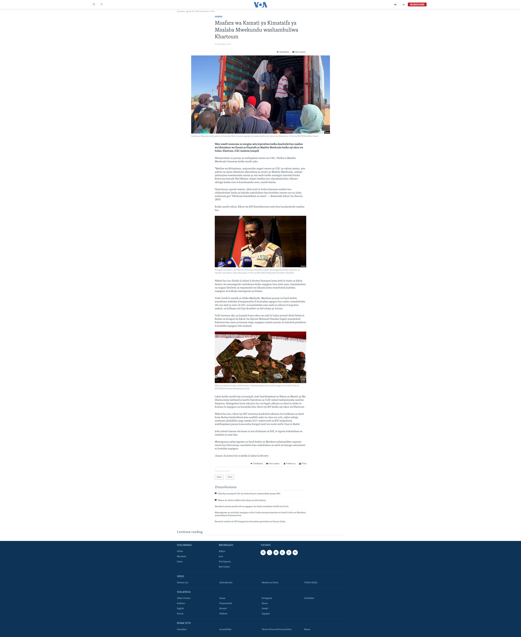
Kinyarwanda (225, 603)
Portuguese (267, 598)
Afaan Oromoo (183, 598)
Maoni (307, 629)
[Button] (283, 52)
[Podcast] (288, 552)
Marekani (181, 557)
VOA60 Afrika (310, 583)
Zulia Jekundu (225, 583)
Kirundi (223, 609)
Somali (265, 609)
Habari (218, 17)
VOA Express (225, 562)
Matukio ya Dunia (270, 583)
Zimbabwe (309, 598)
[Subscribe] (295, 552)
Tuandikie (182, 629)
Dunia (179, 562)
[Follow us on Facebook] (263, 552)
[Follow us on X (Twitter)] (269, 552)
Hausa (222, 598)
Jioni (221, 557)
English (180, 609)
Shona (265, 603)
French (180, 614)
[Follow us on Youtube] (276, 552)
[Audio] (404, 5)
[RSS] (282, 552)
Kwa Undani (224, 567)
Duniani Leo (182, 583)
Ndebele (223, 614)
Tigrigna (266, 614)
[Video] (395, 5)
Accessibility (225, 629)
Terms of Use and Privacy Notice (277, 629)
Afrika (180, 551)
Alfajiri (222, 551)
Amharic (181, 603)
